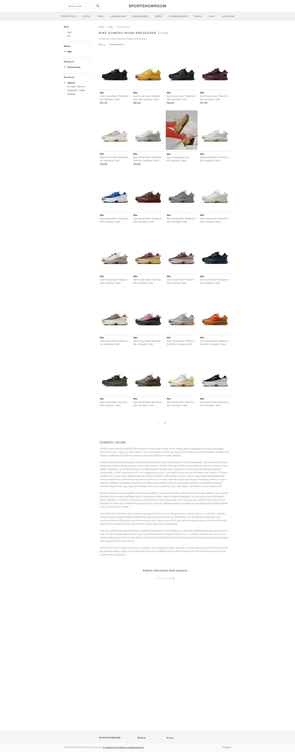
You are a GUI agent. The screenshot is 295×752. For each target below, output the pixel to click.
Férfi (69, 32)
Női (69, 36)
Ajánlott (71, 83)
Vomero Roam (74, 67)
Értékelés (71, 94)
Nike (70, 51)
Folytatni (226, 747)
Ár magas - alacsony (76, 86)
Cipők (101, 27)
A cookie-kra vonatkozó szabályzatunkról (123, 747)
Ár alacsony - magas (76, 90)
